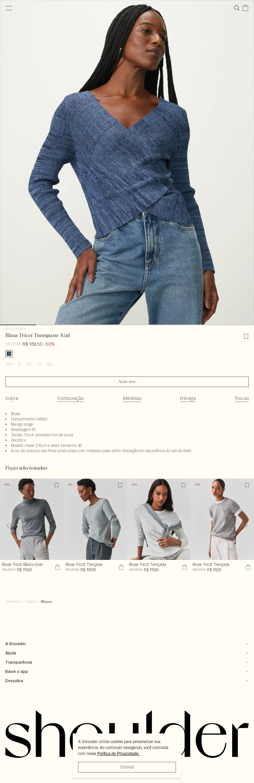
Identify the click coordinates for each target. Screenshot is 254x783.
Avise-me (127, 382)
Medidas (132, 398)
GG (49, 364)
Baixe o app (16, 671)
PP (10, 364)
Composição (70, 398)
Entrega (188, 398)
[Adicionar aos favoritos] (246, 335)
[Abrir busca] (238, 8)
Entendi (127, 766)
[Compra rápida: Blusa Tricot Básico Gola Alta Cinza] (57, 567)
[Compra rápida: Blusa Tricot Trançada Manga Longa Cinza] (120, 567)
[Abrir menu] (8, 8)
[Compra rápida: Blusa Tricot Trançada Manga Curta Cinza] (247, 567)
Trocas (242, 398)
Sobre (11, 398)
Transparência (18, 662)
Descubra (14, 680)
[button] (246, 525)
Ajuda (10, 652)
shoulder (13, 601)
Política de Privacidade (118, 753)
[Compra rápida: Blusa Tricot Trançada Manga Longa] (184, 567)
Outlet (30, 601)
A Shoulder (15, 643)
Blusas (46, 601)
